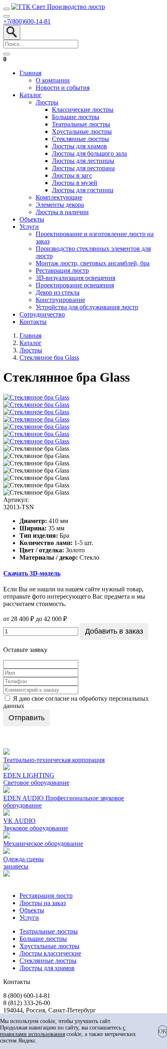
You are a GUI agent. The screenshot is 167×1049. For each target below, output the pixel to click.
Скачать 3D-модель (31, 573)
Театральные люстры (81, 124)
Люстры (47, 102)
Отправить (27, 718)
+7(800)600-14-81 (27, 21)
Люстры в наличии (62, 211)
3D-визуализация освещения (75, 277)
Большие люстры (75, 116)
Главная (30, 72)
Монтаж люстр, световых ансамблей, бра (93, 263)
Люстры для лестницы (83, 160)
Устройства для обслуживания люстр (87, 307)
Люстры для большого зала (89, 153)
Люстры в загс (72, 175)
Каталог (30, 94)
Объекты (31, 219)
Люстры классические (50, 953)
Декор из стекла (57, 292)
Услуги (29, 226)
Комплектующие (59, 197)
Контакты (33, 321)
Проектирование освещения (75, 285)
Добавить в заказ (114, 631)
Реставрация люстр (62, 270)
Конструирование (60, 299)
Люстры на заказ (42, 902)
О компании (53, 80)
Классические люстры (82, 109)
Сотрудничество (42, 314)
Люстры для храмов (79, 146)
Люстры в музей (74, 182)
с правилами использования (62, 1031)
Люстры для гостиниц (82, 190)
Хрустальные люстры (82, 131)
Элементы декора (60, 204)
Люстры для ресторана (83, 168)
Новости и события (63, 87)
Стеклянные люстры (80, 138)
